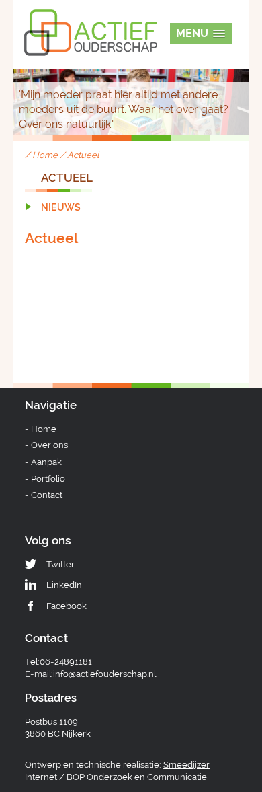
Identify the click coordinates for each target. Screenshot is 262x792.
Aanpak (46, 462)
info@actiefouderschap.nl (104, 674)
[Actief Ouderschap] (90, 19)
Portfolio (48, 479)
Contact (46, 495)
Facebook (66, 606)
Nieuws (61, 207)
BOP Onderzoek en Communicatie (137, 777)
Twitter (60, 564)
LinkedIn (64, 585)
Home (45, 155)
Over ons (49, 445)
